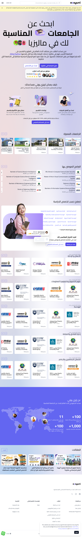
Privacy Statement (63, 529)
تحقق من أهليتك (56, 521)
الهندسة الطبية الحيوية (70, 218)
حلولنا (38, 505)
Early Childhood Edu (47, 225)
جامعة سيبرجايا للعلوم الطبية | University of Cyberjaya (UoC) (37, 270)
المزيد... (3, 450)
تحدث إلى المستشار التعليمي (41, 122)
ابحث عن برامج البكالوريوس (54, 508)
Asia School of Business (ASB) (41, 149)
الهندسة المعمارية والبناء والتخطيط (55, 215)
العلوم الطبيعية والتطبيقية (48, 211)
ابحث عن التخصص (31, 65)
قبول (76, 532)
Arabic (7, 533)
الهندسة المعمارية (71, 215)
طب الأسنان (58, 225)
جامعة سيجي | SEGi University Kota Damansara (73, 322)
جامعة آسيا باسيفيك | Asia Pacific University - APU (22, 149)
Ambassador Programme (75, 512)
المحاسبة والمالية (71, 211)
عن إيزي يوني (78, 505)
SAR (8, 3)
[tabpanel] (41, 47)
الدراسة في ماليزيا (56, 518)
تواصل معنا (78, 508)
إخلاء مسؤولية (15, 512)
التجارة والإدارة (59, 218)
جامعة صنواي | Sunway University (57, 149)
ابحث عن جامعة (71, 244)
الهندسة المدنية (72, 222)
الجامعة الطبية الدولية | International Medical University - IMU (22, 270)
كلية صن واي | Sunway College (54, 270)
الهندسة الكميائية (48, 218)
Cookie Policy (75, 527)
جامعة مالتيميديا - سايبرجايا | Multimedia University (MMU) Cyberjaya (39, 296)
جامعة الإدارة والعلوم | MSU (75, 149)
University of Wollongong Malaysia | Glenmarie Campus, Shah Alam (22, 296)
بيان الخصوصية (15, 505)
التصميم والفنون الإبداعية (69, 225)
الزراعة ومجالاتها (60, 211)
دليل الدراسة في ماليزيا (49, 65)
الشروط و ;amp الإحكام (14, 508)
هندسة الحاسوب (61, 222)
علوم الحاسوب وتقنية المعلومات (46, 222)
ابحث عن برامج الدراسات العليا (53, 512)
